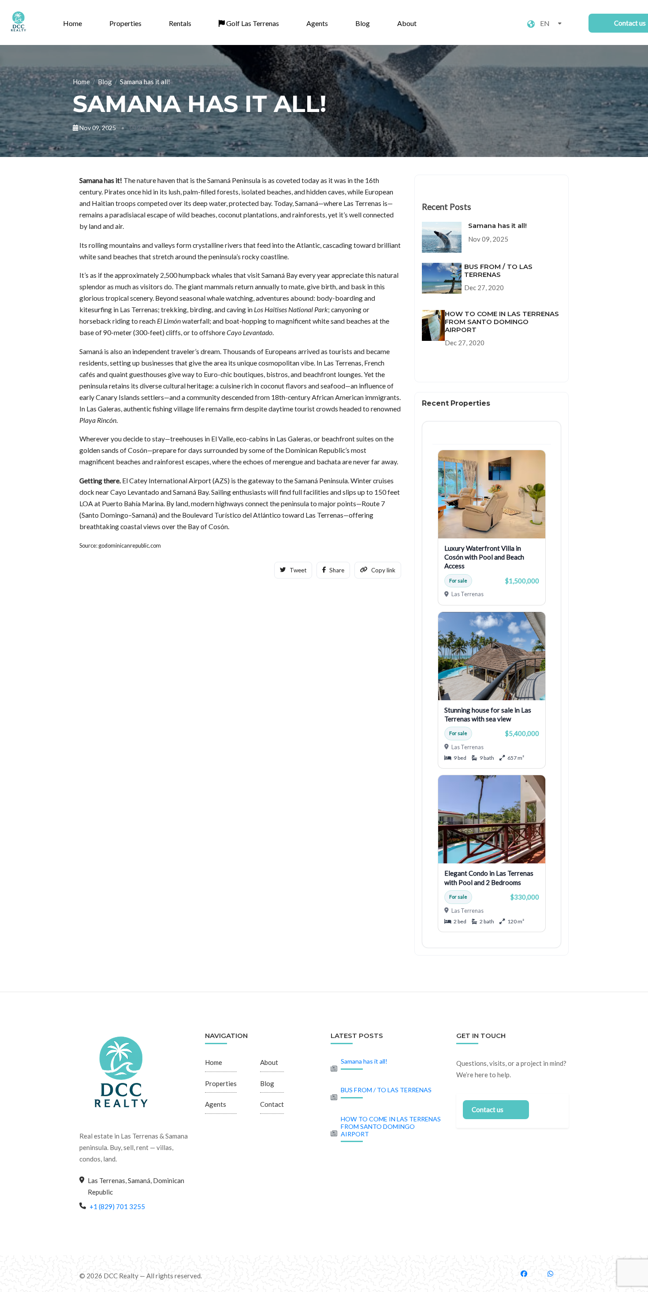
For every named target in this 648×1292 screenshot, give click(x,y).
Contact (272, 1104)
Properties (125, 23)
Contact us (487, 1109)
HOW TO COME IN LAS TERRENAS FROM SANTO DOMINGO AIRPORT (391, 1126)
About (407, 23)
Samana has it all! (364, 1061)
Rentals (180, 23)
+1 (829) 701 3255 (117, 1206)
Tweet (298, 570)
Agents (317, 23)
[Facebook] (529, 1273)
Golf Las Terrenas (252, 23)
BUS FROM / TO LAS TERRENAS (386, 1090)
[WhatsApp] (555, 1273)
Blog (362, 23)
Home (72, 23)
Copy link (383, 570)
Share (336, 570)
